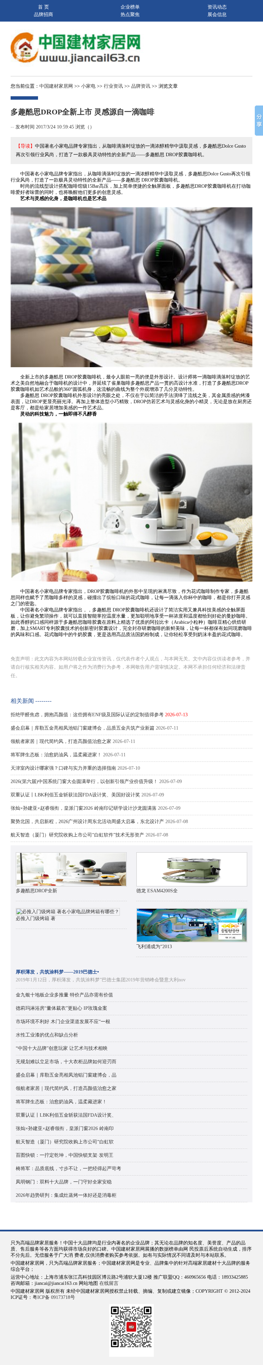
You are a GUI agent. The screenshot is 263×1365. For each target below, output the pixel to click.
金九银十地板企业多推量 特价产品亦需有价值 (64, 994)
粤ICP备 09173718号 (54, 1297)
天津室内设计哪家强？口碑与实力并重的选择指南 (63, 768)
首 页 (43, 7)
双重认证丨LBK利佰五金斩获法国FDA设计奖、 (66, 1115)
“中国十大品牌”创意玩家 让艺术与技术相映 (62, 1048)
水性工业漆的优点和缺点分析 (47, 1035)
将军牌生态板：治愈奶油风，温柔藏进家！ (56, 754)
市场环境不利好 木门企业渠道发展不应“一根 (63, 1021)
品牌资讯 (140, 86)
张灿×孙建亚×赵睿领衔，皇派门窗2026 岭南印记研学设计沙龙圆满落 (83, 808)
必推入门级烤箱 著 (35, 918)
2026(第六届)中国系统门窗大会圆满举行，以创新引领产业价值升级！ (84, 781)
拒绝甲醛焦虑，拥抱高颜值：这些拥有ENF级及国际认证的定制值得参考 (87, 714)
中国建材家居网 (56, 86)
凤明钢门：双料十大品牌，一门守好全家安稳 (64, 1181)
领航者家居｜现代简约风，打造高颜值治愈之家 (61, 741)
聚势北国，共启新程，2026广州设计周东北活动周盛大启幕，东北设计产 (87, 821)
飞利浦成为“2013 (154, 946)
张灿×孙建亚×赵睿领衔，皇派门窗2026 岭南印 (65, 1128)
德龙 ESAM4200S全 (157, 890)
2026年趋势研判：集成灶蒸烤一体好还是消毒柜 (66, 1195)
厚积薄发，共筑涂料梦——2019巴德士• (57, 972)
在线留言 (108, 1283)
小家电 (88, 86)
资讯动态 (217, 7)
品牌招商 (43, 14)
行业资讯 (113, 86)
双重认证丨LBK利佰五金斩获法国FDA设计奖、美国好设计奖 (75, 794)
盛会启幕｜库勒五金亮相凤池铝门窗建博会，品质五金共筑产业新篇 (82, 728)
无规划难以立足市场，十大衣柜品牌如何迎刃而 (66, 1061)
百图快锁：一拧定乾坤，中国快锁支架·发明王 (64, 1155)
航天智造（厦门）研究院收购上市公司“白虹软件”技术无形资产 (77, 834)
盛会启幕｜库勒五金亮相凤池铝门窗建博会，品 (66, 1075)
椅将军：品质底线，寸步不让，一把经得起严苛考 (68, 1168)
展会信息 (217, 14)
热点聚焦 (130, 14)
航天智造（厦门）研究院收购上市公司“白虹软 (65, 1141)
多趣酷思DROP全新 (36, 890)
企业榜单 (130, 7)
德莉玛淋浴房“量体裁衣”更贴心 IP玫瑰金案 (61, 1008)
